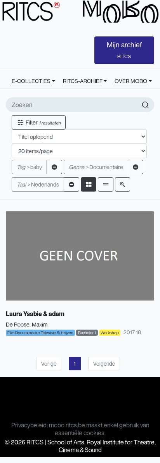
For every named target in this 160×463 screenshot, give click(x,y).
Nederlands (38, 184)
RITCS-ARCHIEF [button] (83, 81)
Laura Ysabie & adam (35, 314)
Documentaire (96, 167)
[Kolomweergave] (88, 184)
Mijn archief (124, 50)
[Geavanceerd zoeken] (122, 184)
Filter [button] (42, 122)
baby (29, 167)
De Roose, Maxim (26, 324)
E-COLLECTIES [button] (31, 81)
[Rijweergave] (105, 184)
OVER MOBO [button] (131, 81)
